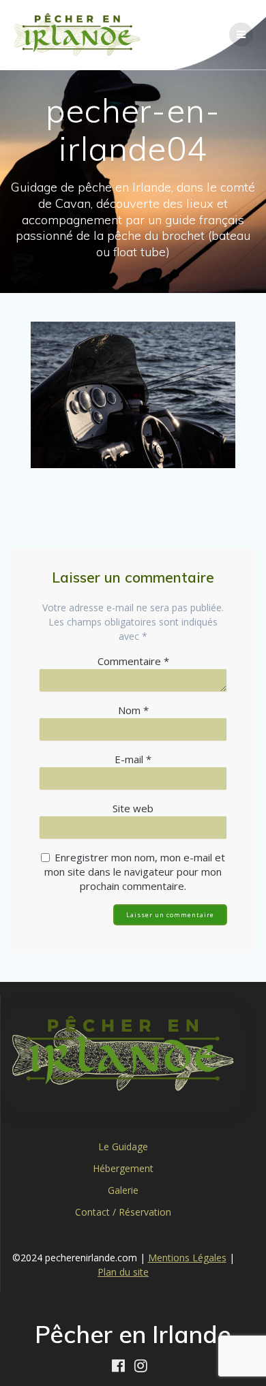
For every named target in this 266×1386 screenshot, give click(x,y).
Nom (133, 710)
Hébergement (123, 1168)
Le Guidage (123, 1146)
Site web (133, 808)
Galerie (123, 1190)
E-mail (133, 759)
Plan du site (123, 1271)
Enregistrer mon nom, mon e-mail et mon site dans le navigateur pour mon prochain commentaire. (134, 871)
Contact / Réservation (123, 1211)
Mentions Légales (187, 1257)
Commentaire (133, 661)
